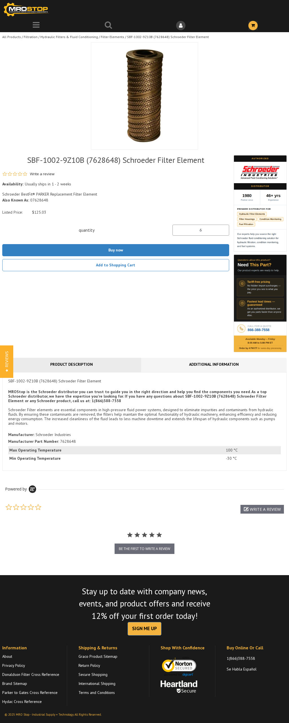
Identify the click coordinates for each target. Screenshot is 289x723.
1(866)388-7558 (241, 658)
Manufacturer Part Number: (33, 441)
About (7, 656)
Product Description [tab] (71, 364)
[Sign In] (180, 25)
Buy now (115, 250)
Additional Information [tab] (214, 364)
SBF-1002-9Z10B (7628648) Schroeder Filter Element (168, 37)
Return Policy (89, 665)
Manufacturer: (21, 434)
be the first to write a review (144, 548)
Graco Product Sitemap (97, 656)
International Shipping (96, 683)
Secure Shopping (93, 674)
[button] (262, 509)
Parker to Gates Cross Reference (30, 692)
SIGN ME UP (144, 628)
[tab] (144, 421)
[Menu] (36, 25)
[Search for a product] (108, 25)
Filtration (31, 37)
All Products (11, 37)
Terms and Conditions (96, 692)
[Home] (27, 9)
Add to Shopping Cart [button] (115, 265)
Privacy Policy (13, 665)
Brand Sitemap (14, 683)
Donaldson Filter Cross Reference (30, 674)
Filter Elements (112, 37)
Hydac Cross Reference (22, 701)
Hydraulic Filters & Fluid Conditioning (69, 37)
